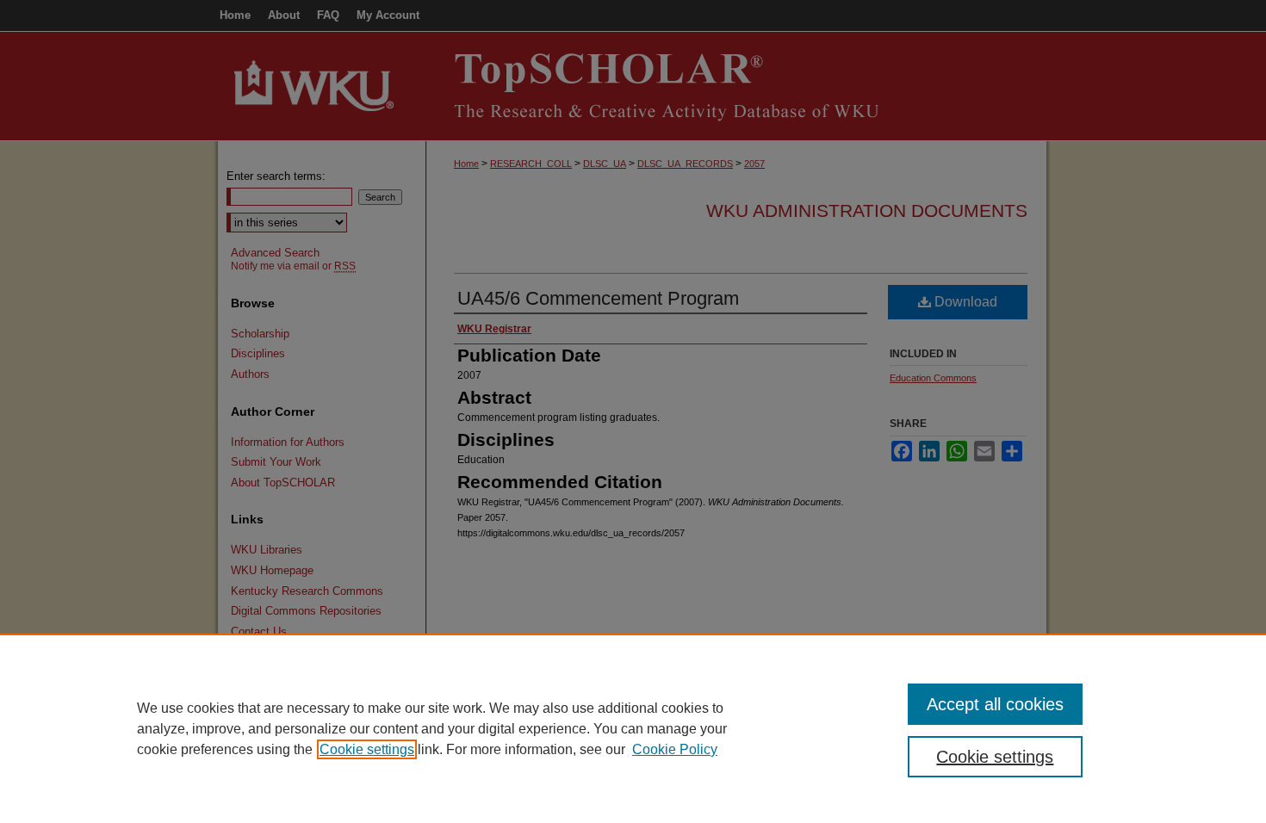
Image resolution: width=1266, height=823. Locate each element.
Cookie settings (367, 749)
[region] (633, 728)
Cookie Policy (674, 749)
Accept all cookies (995, 704)
